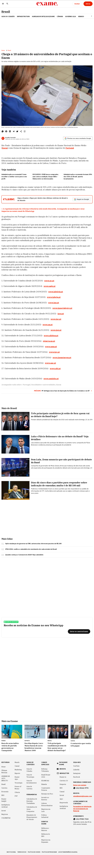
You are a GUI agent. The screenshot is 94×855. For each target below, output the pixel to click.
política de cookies (34, 852)
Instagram (76, 773)
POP (16, 796)
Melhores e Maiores (45, 829)
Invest (3, 811)
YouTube (76, 766)
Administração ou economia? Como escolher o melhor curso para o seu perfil (14, 176)
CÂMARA (60, 16)
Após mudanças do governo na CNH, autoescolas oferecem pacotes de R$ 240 (33, 543)
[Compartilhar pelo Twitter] (17, 131)
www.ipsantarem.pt (62, 357)
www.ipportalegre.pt (62, 308)
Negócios (4, 814)
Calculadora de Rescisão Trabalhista (32, 801)
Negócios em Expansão (45, 841)
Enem (4, 148)
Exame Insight (3, 800)
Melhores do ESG (45, 835)
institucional (11, 852)
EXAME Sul (45, 781)
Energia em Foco (47, 794)
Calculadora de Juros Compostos (32, 809)
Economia (4, 792)
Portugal (70, 148)
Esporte (17, 773)
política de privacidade (49, 852)
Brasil (5, 12)
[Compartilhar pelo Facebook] (6, 131)
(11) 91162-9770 (82, 788)
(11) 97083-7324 (82, 819)
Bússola (44, 784)
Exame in (63, 777)
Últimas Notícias (4, 771)
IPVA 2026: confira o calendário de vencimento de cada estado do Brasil (31, 549)
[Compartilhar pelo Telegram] (13, 131)
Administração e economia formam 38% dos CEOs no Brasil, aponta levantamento (78, 176)
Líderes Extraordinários (46, 804)
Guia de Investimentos (32, 782)
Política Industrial (44, 816)
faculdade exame (63, 763)
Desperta (63, 784)
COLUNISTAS (5, 818)
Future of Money (18, 788)
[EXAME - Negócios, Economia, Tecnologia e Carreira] (47, 3)
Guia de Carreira (29, 788)
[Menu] (2, 3)
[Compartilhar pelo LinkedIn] (10, 131)
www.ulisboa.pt (51, 335)
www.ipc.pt (56, 319)
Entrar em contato (79, 785)
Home (3, 50)
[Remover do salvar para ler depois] (25, 131)
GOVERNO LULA (70, 16)
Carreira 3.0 (64, 781)
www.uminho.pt (51, 378)
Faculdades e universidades (43, 385)
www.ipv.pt (54, 352)
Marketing (18, 770)
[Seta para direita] (89, 16)
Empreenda (64, 802)
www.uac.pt (50, 363)
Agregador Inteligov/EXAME (43, 16)
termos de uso (21, 852)
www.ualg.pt (49, 286)
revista (63, 769)
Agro (61, 799)
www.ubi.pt (55, 368)
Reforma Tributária (45, 770)
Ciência (17, 792)
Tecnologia (18, 783)
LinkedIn (76, 770)
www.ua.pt (48, 324)
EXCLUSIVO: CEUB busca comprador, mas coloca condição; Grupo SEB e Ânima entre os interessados (46, 176)
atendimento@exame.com (82, 796)
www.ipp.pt (53, 302)
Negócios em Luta (45, 810)
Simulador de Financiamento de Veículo (32, 817)
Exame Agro (17, 778)
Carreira (4, 788)
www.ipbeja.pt (54, 297)
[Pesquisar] (7, 3)
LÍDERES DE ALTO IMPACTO (5, 778)
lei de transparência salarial (67, 852)
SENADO (81, 16)
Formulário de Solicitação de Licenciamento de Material (82, 809)
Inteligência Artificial (5, 806)
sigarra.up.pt (49, 341)
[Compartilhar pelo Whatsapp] (2, 131)
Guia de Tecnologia (30, 776)
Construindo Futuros (45, 789)
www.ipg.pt (56, 330)
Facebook (76, 777)
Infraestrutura (23, 16)
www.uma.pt (51, 346)
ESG (2, 795)
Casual (17, 766)
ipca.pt (61, 313)
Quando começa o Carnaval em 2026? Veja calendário (24, 555)
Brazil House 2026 (45, 776)
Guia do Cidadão (8, 16)
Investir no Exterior (45, 799)
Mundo (17, 762)
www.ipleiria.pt (55, 291)
